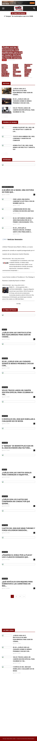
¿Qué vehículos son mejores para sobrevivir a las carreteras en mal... (17, 584)
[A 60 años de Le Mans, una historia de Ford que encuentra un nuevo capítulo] (18, 176)
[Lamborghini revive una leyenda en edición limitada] (6, 211)
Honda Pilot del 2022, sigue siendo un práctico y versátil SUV (24, 147)
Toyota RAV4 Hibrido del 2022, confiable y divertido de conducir (24, 138)
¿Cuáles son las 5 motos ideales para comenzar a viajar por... (16, 474)
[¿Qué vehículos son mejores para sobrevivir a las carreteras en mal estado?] (18, 571)
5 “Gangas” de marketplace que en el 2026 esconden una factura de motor (18, 17)
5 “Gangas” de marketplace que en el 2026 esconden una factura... (17, 447)
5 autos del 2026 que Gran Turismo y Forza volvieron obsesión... (18, 529)
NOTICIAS (4, 358)
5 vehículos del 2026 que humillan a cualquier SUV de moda (18, 420)
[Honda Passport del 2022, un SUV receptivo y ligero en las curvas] (6, 129)
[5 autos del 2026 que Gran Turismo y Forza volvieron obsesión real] (18, 518)
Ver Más (18, 303)
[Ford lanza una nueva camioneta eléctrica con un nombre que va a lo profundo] (6, 201)
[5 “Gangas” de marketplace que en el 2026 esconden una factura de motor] (18, 435)
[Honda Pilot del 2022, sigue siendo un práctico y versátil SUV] (6, 147)
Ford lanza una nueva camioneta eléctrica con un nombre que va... (23, 201)
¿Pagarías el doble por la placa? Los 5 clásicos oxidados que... (17, 556)
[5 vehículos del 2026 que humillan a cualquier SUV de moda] (28, 71)
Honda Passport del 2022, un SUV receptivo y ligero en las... (23, 129)
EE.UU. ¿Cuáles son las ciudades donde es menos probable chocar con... (22, 101)
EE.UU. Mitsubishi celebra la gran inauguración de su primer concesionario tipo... (23, 220)
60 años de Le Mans (7, 187)
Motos (4, 60)
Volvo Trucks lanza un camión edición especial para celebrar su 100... (24, 110)
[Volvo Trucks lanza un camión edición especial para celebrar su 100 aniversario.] (17, 71)
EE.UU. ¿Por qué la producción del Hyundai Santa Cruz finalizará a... (22, 230)
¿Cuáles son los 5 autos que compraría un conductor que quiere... (16, 501)
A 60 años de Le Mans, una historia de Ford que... (18, 191)
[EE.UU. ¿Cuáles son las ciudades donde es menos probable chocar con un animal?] (5, 71)
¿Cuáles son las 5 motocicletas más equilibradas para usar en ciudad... (16, 335)
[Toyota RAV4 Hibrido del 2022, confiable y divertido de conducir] (6, 138)
